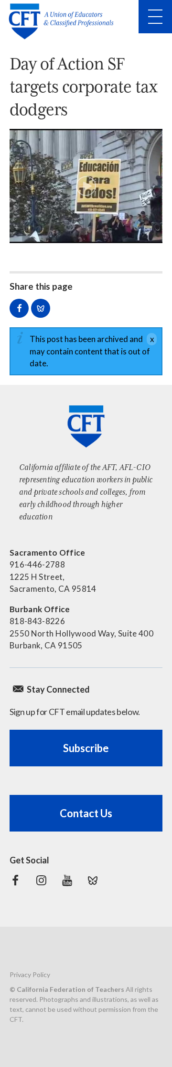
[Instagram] (41, 880)
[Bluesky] (92, 880)
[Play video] (86, 186)
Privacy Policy (30, 974)
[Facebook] (15, 880)
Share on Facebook (19, 308)
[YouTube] (67, 880)
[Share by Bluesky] (40, 308)
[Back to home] (64, 21)
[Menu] (155, 16)
